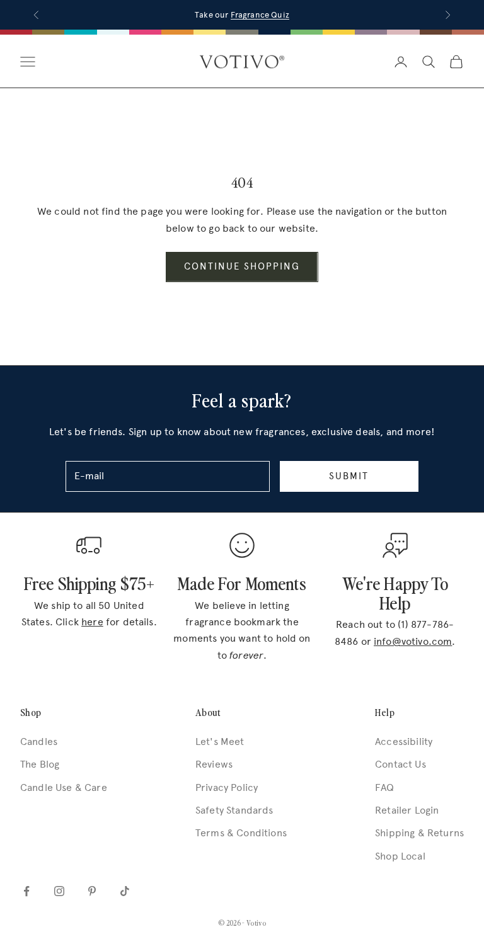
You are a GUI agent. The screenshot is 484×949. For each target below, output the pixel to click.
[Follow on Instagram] (59, 891)
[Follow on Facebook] (26, 891)
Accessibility (403, 741)
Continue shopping (241, 266)
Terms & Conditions (241, 833)
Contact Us (400, 764)
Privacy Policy (226, 787)
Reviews (214, 764)
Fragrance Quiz (260, 15)
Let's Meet (220, 741)
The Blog (39, 764)
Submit (349, 476)
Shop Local (400, 856)
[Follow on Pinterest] (92, 891)
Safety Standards (234, 810)
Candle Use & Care (63, 787)
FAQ (384, 787)
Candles (38, 741)
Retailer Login (407, 810)
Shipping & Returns (419, 833)
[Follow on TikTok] (124, 891)
